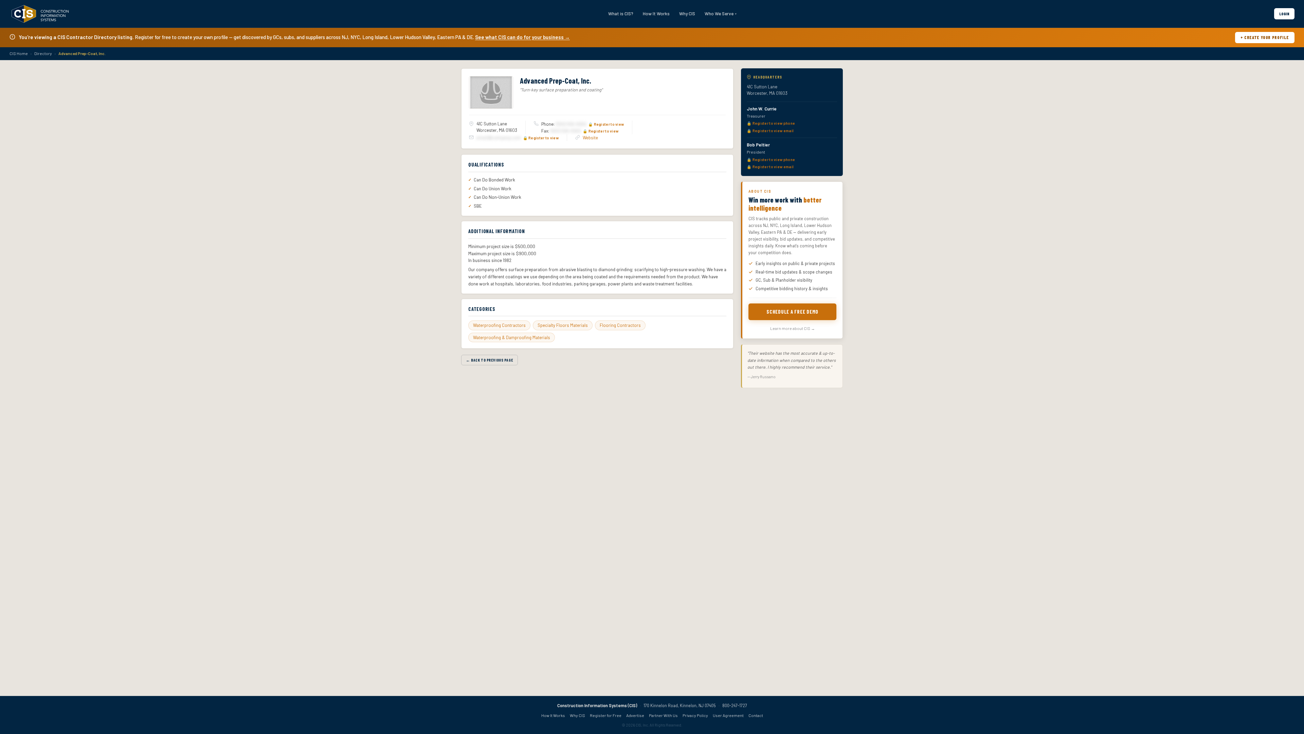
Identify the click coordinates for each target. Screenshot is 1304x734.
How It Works (656, 13)
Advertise (635, 715)
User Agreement (728, 715)
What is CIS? (620, 13)
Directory (43, 53)
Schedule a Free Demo (792, 312)
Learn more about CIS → (792, 328)
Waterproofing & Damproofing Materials (511, 337)
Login (1284, 13)
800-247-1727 (734, 705)
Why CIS (687, 13)
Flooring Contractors (620, 325)
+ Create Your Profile (1264, 37)
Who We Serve (719, 13)
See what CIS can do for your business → (522, 37)
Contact (755, 715)
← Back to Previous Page (489, 359)
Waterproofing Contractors (499, 325)
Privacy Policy (695, 715)
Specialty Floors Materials (563, 325)
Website (590, 137)
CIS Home (19, 53)
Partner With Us (663, 715)
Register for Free (605, 715)
